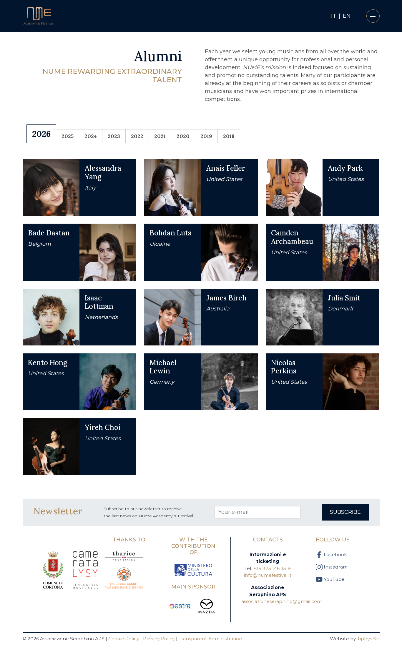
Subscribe (345, 512)
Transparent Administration (210, 638)
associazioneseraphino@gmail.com (281, 601)
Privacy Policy (159, 638)
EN (346, 16)
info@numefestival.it (268, 575)
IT (333, 16)
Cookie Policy (123, 638)
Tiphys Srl (368, 638)
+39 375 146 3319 (272, 568)
